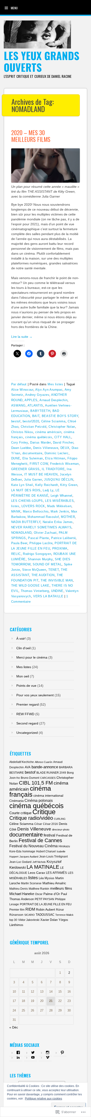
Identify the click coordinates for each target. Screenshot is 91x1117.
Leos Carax (36, 872)
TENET (53, 569)
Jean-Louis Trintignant (53, 856)
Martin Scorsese (31, 883)
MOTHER (68, 517)
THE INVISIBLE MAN (57, 580)
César (38, 824)
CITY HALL (62, 437)
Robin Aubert (45, 909)
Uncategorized (27, 732)
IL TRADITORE (53, 469)
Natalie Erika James (58, 522)
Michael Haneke (21, 894)
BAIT (36, 416)
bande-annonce (45, 767)
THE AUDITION (43, 575)
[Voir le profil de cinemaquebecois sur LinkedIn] (18, 1057)
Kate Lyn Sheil (22, 485)
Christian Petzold (33, 426)
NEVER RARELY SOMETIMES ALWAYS (41, 527)
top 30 (13, 920)
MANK (16, 511)
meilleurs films (61, 888)
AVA (28, 767)
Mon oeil (22, 676)
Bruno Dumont (30, 777)
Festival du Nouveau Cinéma (33, 846)
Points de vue (26, 685)
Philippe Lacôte (40, 543)
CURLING (60, 818)
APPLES (31, 400)
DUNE (15, 458)
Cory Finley (19, 442)
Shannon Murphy (40, 559)
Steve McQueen (34, 569)
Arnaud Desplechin (53, 400)
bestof (16, 421)
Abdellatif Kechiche (21, 762)
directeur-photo (60, 829)
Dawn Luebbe (21, 448)
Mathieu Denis (18, 888)
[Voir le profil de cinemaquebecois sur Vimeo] (47, 1057)
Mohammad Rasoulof (43, 517)
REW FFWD (25, 714)
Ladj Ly (48, 490)
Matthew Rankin (39, 888)
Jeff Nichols (39, 862)
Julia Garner (33, 479)
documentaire (32, 453)
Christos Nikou (22, 432)
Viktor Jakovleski (28, 920)
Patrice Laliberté (63, 538)
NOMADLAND (21, 532)
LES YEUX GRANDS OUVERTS (41, 61)
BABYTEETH (40, 411)
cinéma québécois (38, 437)
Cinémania (16, 801)
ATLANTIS (35, 405)
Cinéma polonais (38, 800)
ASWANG (18, 405)
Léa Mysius (46, 878)
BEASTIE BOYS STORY (60, 416)
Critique (44, 812)
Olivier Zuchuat (45, 532)
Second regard (27, 723)
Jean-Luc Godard (20, 862)
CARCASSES (48, 777)
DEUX (65, 448)
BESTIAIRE (16, 772)
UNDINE (57, 591)
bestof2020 (31, 421)
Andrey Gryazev (37, 394)
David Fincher (63, 442)
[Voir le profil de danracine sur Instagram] (47, 1052)
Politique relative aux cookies (43, 1098)
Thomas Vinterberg (35, 591)
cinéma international (48, 795)
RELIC (16, 554)
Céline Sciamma (53, 421)
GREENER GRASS (25, 469)
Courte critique (20, 813)
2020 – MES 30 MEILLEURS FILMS (30, 135)
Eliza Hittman (55, 458)
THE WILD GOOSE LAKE (30, 585)
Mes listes (55, 384)
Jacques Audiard (28, 856)
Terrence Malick (64, 914)
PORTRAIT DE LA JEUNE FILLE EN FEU (46, 904)
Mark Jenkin (60, 511)
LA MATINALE (43, 867)
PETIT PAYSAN (44, 899)
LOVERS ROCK (33, 506)
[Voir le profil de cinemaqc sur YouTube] (33, 1057)
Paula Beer (19, 543)
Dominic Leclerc (57, 453)
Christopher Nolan (62, 426)
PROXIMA (60, 548)
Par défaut (19, 384)
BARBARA (66, 767)
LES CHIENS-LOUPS (27, 500)
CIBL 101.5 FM (36, 783)
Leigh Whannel (61, 495)
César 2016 (50, 824)
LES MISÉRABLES (59, 500)
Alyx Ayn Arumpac (49, 389)
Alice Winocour (22, 389)
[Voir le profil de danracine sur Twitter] (33, 1052)
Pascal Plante (38, 538)
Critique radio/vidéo (31, 818)
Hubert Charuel (46, 851)
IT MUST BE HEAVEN (41, 474)
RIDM (30, 909)
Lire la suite (21, 336)
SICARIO (29, 914)
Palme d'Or (51, 894)
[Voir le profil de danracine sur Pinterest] (62, 1052)
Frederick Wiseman (64, 463)
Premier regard (27, 704)
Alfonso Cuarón (43, 762)
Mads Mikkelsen (59, 506)
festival (49, 835)
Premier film (16, 909)
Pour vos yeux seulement (35, 695)
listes (15, 506)
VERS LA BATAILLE (48, 596)
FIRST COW (39, 463)
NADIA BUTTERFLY (26, 522)
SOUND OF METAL (47, 564)
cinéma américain (48, 432)
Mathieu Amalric (54, 883)
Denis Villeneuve (45, 448)
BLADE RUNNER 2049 (51, 772)
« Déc (13, 1027)
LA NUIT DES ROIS (26, 490)
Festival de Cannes (40, 840)
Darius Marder (40, 442)
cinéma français (30, 791)
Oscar (38, 894)
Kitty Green (68, 485)
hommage (28, 851)
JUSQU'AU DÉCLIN (58, 479)
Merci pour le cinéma (31, 657)
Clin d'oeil (23, 648)
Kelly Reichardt (46, 485)
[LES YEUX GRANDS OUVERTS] (37, 47)
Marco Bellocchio (36, 511)
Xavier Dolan (49, 920)
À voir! (21, 638)
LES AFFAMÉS (56, 872)
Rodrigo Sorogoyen (37, 554)
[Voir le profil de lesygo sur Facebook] (18, 1052)
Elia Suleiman (32, 458)
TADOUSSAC (45, 914)
